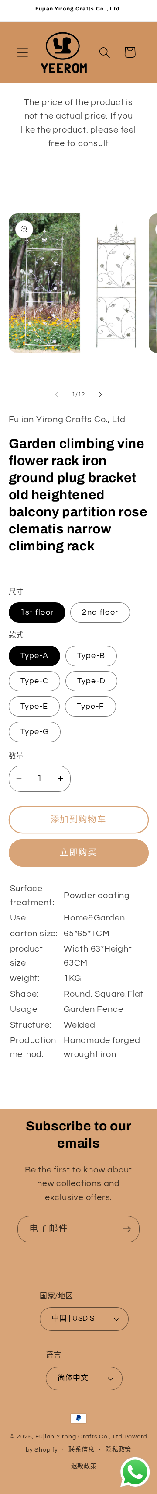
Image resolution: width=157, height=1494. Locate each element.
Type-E (34, 706)
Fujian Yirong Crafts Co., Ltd (78, 1436)
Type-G (34, 732)
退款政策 (84, 1466)
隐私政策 (119, 1449)
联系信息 (81, 1449)
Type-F (91, 706)
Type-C (34, 681)
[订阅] (126, 1229)
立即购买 (78, 852)
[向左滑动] (56, 394)
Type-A (34, 655)
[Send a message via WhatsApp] (135, 1472)
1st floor (37, 612)
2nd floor (100, 612)
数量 (16, 756)
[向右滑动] (100, 394)
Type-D (91, 681)
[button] (22, 52)
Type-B (91, 655)
